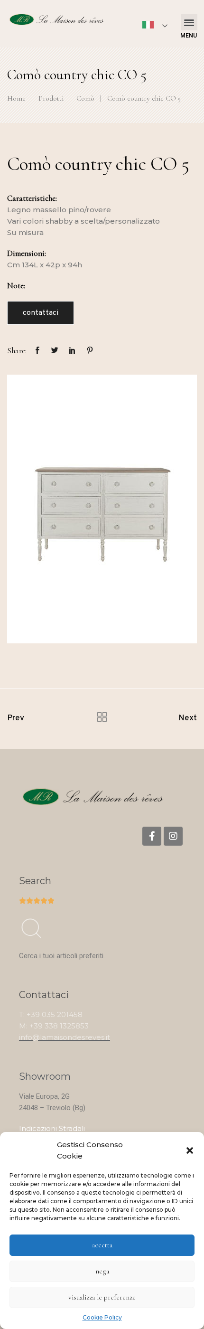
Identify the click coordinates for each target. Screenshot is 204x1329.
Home (16, 98)
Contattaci (40, 313)
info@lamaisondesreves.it (64, 1037)
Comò (85, 98)
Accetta (102, 1245)
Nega (102, 1271)
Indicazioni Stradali (52, 1128)
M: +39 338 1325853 (54, 1025)
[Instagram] (173, 836)
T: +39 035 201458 (51, 1014)
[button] (190, 1150)
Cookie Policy (102, 1317)
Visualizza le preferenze (102, 1297)
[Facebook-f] (151, 836)
